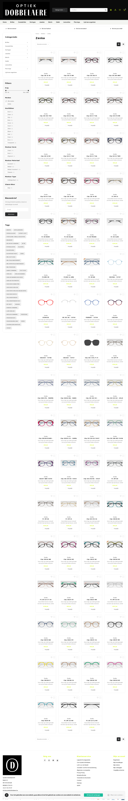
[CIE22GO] (115, 302)
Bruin (10, 120)
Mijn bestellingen (118, 762)
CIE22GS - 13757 (68, 357)
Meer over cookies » (117, 795)
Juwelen (42, 22)
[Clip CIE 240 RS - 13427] (92, 464)
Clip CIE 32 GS (46, 75)
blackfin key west (12, 253)
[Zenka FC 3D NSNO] (46, 222)
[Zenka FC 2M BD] (92, 262)
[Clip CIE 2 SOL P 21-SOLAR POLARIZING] (92, 343)
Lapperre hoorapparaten (83, 760)
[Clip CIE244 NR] (46, 544)
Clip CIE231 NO (115, 640)
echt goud (23, 270)
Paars (10, 137)
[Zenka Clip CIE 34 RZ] (92, 181)
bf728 (23, 243)
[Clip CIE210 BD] (46, 625)
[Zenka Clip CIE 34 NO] (69, 181)
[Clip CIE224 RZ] (69, 544)
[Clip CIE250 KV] (115, 544)
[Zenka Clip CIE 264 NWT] (115, 60)
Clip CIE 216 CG (92, 519)
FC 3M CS (115, 196)
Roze (10, 140)
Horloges (33, 22)
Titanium (11, 172)
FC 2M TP (115, 357)
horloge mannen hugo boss (15, 277)
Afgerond (11, 156)
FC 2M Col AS (114, 599)
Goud (10, 126)
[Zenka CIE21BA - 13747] (115, 262)
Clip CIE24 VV (68, 599)
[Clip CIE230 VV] (92, 665)
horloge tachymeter (13, 280)
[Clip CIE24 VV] (69, 585)
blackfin (20, 247)
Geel (10, 134)
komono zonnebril (12, 308)
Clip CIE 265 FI (92, 75)
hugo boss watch (12, 294)
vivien (22, 321)
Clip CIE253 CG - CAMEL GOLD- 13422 (69, 438)
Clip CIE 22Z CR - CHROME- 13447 (92, 398)
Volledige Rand (13, 180)
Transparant (12, 143)
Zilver (10, 129)
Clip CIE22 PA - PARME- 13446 (46, 398)
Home (5, 22)
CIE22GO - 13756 (46, 357)
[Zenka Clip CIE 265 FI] (92, 60)
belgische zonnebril (13, 243)
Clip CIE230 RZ (115, 680)
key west (9, 304)
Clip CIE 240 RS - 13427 (92, 478)
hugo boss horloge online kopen (16, 291)
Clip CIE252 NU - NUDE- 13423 (69, 398)
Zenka (9, 104)
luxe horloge (11, 311)
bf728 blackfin (11, 247)
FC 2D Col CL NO (92, 720)
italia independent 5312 (13, 301)
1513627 (8, 328)
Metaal (11, 167)
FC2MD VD (45, 277)
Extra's (50, 22)
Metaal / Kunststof (14, 169)
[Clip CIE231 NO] (115, 625)
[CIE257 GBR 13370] (46, 464)
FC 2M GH (115, 478)
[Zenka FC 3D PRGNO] (92, 222)
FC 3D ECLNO (68, 237)
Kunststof (11, 164)
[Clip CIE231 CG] (92, 625)
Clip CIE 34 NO (69, 196)
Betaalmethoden (81, 775)
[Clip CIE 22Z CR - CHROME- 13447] (92, 383)
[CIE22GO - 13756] (46, 343)
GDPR (78, 785)
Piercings (77, 22)
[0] (124, 10)
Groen (10, 123)
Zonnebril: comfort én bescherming (86, 768)
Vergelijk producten (118, 770)
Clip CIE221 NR (92, 599)
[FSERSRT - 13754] (92, 302)
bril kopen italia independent (15, 264)
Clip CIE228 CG (69, 680)
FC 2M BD (91, 277)
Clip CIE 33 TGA (45, 196)
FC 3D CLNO (115, 237)
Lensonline (66, 22)
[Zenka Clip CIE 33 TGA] (46, 181)
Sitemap (79, 783)
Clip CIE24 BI (45, 720)
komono (17, 304)
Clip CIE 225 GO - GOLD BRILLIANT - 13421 (115, 398)
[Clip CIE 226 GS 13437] (92, 423)
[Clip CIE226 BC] (115, 504)
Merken (43, 34)
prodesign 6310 (11, 318)
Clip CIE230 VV (92, 680)
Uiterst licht (22, 233)
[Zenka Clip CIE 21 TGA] (92, 101)
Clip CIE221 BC (92, 559)
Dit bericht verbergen (93, 795)
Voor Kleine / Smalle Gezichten (16, 237)
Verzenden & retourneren (84, 778)
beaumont (9, 240)
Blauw (10, 131)
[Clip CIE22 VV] (69, 625)
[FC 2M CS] (69, 504)
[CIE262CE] (46, 302)
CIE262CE (45, 317)
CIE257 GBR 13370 (45, 478)
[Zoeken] (105, 10)
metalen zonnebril (12, 314)
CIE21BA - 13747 (115, 277)
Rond (10, 153)
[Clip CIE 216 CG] (92, 504)
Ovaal (10, 150)
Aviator (9, 230)
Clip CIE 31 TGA (91, 156)
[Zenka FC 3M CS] (115, 181)
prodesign (24, 314)
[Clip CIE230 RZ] (115, 665)
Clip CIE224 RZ (69, 559)
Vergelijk (47, 85)
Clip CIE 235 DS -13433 (69, 478)
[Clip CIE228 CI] (46, 665)
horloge (9, 274)
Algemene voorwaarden (83, 770)
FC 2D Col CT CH (45, 599)
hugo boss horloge (12, 287)
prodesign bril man (12, 321)
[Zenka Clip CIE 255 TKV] (46, 101)
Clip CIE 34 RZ (92, 196)
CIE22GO (115, 317)
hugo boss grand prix (13, 284)
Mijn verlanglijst (117, 768)
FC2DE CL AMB (69, 277)
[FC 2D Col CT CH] (46, 585)
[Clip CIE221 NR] (92, 585)
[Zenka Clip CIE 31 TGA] (92, 141)
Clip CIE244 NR (45, 559)
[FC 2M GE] (46, 504)
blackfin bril (10, 250)
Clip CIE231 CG (92, 640)
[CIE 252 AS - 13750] (69, 302)
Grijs (10, 117)
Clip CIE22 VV (68, 640)
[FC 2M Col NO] (69, 706)
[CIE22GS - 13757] (69, 343)
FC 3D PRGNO (92, 237)
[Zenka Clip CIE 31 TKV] (69, 141)
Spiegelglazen (11, 233)
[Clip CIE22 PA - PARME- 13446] (46, 383)
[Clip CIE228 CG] (69, 665)
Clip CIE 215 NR (115, 116)
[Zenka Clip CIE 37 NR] (69, 60)
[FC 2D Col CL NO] (92, 706)
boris (22, 253)
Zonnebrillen (22, 22)
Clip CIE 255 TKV (46, 116)
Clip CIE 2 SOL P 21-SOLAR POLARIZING (92, 358)
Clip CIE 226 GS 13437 (91, 438)
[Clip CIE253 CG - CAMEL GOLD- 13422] (69, 423)
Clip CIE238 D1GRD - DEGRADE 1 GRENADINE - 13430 (46, 438)
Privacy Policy (81, 773)
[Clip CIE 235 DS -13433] (69, 464)
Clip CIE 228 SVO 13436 (115, 438)
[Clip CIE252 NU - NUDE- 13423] (69, 383)
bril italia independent (13, 260)
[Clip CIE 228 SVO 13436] (115, 423)
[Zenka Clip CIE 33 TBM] (115, 141)
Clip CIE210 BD (46, 640)
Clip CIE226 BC (115, 519)
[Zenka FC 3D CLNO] (115, 222)
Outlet (58, 22)
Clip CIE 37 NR (69, 75)
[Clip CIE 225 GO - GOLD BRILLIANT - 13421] (115, 383)
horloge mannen (20, 274)
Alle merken (11, 101)
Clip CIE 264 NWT (115, 75)
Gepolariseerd (18, 230)
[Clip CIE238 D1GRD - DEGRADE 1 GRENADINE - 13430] (46, 423)
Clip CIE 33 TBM (114, 156)
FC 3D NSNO (46, 237)
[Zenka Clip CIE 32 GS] (46, 60)
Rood (10, 112)
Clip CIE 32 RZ (46, 156)
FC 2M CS (69, 519)
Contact (79, 780)
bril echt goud (11, 257)
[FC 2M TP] (115, 343)
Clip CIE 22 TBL (68, 116)
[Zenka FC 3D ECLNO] (69, 222)
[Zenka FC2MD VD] (46, 262)
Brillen (12, 22)
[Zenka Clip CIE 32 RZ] (46, 141)
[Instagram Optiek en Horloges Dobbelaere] (49, 760)
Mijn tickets (116, 765)
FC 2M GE (45, 519)
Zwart (10, 114)
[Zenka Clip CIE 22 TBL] (69, 101)
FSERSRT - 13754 (92, 317)
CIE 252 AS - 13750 (68, 317)
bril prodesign (11, 267)
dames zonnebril (11, 270)
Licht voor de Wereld (82, 765)
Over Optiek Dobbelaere (83, 762)
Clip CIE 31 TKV (68, 156)
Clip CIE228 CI (46, 680)
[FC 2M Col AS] (115, 585)
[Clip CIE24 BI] (46, 706)
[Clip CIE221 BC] (92, 544)
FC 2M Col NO (68, 720)
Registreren (116, 760)
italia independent (12, 297)
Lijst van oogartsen (89, 22)
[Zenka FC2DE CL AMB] (69, 262)
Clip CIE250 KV (115, 559)
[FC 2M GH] (115, 464)
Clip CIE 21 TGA (91, 116)
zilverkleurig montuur (13, 324)
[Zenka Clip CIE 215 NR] (115, 101)
